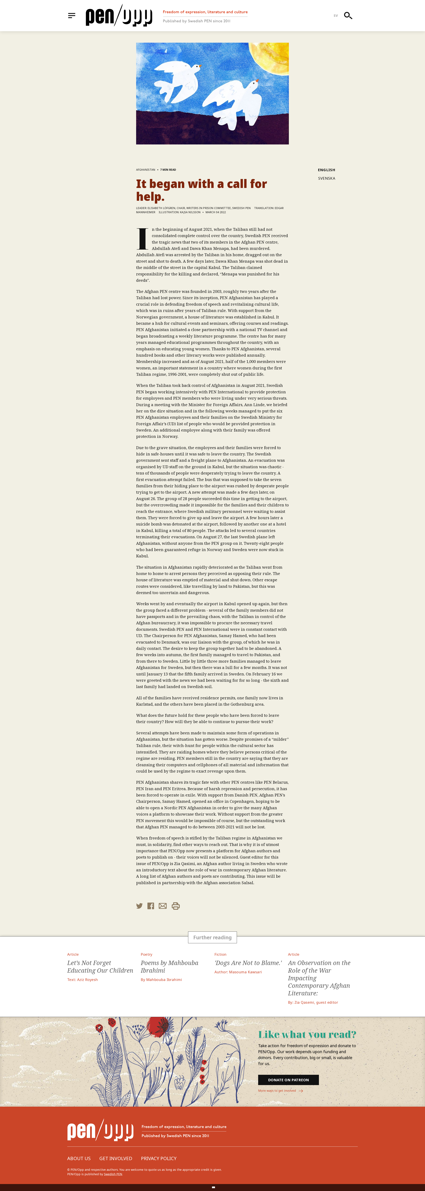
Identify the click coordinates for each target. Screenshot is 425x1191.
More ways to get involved (277, 1091)
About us (79, 1158)
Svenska (326, 178)
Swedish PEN (113, 1174)
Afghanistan (145, 170)
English (326, 169)
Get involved (115, 1158)
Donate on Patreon (288, 1079)
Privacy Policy (158, 1158)
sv (336, 15)
